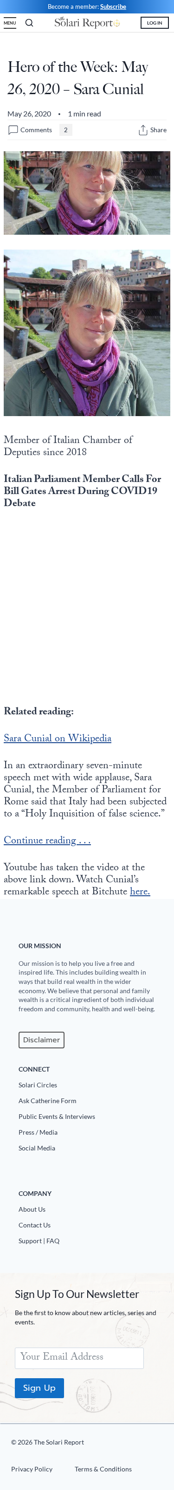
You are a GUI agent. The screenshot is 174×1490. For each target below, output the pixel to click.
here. (140, 892)
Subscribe (113, 6)
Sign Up (39, 1387)
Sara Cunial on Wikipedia (57, 739)
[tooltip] (143, 130)
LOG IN (154, 23)
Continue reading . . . (47, 841)
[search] (29, 22)
